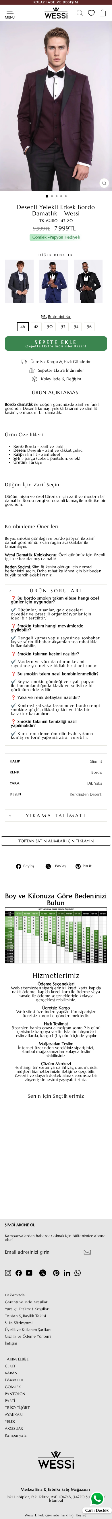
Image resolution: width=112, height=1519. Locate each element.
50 (50, 326)
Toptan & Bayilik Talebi (25, 1316)
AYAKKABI (14, 1414)
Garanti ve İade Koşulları (27, 1302)
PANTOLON (15, 1394)
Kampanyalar (16, 1435)
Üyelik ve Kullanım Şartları (28, 1330)
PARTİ (10, 1401)
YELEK (10, 1421)
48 (36, 326)
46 (22, 326)
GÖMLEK (13, 1387)
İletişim (11, 1343)
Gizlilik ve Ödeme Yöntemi (28, 1336)
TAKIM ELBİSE (16, 1359)
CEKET (10, 1366)
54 (76, 326)
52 (63, 326)
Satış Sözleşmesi (19, 1323)
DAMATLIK (14, 1380)
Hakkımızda (15, 1295)
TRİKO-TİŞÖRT (17, 1408)
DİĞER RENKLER (55, 255)
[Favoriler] (91, 13)
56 (89, 326)
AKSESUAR (14, 1428)
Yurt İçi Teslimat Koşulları (27, 1309)
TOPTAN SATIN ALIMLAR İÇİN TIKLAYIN (56, 841)
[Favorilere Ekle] (37, 1114)
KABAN (11, 1373)
